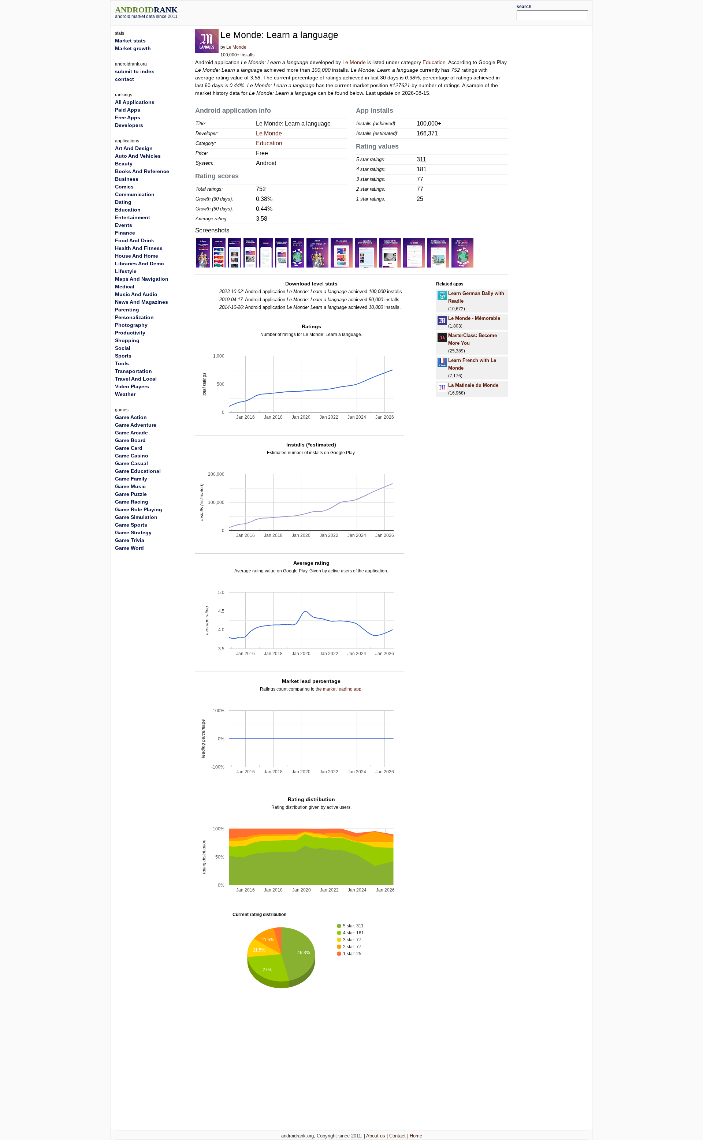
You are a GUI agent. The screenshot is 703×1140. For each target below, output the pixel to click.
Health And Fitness (139, 248)
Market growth (133, 48)
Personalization (134, 317)
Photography (131, 325)
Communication (135, 194)
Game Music (130, 486)
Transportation (133, 371)
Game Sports (131, 525)
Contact (397, 1136)
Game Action (131, 417)
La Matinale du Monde (473, 385)
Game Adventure (135, 425)
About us (375, 1136)
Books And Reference (142, 171)
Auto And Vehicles (138, 156)
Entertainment (132, 217)
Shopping (127, 340)
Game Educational (138, 471)
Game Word (129, 548)
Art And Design (134, 148)
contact (124, 79)
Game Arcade (131, 433)
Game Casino (131, 456)
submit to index (134, 71)
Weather (125, 394)
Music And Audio (136, 294)
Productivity (130, 333)
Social (122, 348)
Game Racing (131, 502)
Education (434, 62)
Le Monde (236, 47)
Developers (129, 125)
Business (126, 179)
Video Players (132, 386)
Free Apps (127, 117)
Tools (122, 363)
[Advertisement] (371, 12)
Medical (124, 286)
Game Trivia (129, 540)
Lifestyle (126, 271)
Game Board (130, 440)
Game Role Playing (138, 509)
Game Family (131, 479)
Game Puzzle (131, 494)
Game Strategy (133, 532)
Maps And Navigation (141, 279)
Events (123, 225)
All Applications (135, 102)
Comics (124, 187)
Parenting (127, 310)
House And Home (136, 256)
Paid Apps (127, 110)
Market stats (130, 41)
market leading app (342, 689)
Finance (125, 233)
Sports (123, 356)
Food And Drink (134, 240)
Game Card (128, 448)
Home (416, 1136)
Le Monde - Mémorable (474, 318)
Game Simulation (136, 517)
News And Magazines (141, 302)
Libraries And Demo (139, 263)
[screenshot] (203, 252)
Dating (123, 202)
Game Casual (131, 463)
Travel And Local (136, 379)
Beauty (124, 164)
